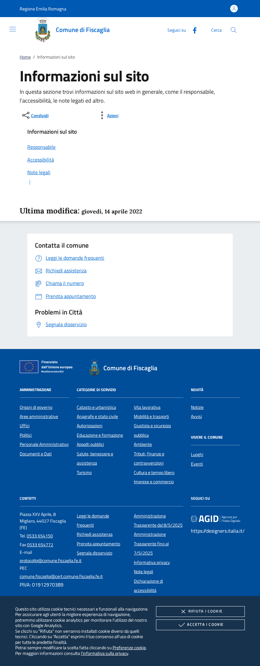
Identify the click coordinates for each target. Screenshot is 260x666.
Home (25, 57)
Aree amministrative (39, 416)
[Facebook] (192, 29)
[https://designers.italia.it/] (215, 518)
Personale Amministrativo (44, 444)
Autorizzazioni (89, 425)
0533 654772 (40, 544)
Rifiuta (205, 611)
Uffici (24, 425)
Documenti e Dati (36, 453)
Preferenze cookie (129, 647)
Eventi (197, 463)
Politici (26, 435)
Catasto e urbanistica (96, 407)
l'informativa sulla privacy (104, 653)
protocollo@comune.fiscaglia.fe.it (50, 560)
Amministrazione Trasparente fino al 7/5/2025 (151, 543)
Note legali (143, 571)
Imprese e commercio (154, 481)
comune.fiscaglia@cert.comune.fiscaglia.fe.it (61, 576)
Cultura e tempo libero (154, 472)
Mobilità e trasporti (151, 416)
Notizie (197, 407)
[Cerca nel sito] (233, 30)
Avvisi (196, 416)
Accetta (205, 624)
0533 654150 (40, 535)
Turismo (84, 472)
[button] (43, 9)
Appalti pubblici (90, 444)
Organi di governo (36, 407)
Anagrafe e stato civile (97, 416)
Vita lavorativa (147, 407)
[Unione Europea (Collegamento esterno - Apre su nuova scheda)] (48, 368)
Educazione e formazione (100, 435)
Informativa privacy (152, 562)
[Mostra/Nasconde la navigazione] (12, 29)
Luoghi (197, 454)
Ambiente (143, 444)
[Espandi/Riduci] (130, 182)
